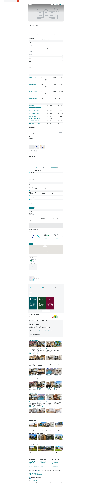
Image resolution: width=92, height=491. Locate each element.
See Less (30, 203)
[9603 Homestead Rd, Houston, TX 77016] (59, 424)
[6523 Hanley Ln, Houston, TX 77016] (50, 448)
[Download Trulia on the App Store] (33, 477)
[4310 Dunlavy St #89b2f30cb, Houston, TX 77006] (58, 397)
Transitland (38, 470)
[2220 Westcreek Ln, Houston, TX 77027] (41, 344)
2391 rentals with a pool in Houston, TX (34, 380)
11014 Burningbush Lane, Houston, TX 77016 (35, 107)
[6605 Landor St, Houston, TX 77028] (59, 437)
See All (30, 292)
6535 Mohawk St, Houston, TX (33, 84)
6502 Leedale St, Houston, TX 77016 (34, 113)
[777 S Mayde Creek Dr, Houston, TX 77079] (58, 410)
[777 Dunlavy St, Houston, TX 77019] (50, 357)
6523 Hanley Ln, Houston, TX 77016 (34, 121)
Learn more (34, 293)
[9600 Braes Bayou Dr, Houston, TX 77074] (50, 410)
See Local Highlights (37, 279)
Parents (42, 295)
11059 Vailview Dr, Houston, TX (33, 82)
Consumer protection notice (39, 474)
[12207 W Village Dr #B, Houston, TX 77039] (42, 437)
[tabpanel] (46, 136)
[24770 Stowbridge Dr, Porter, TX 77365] (50, 371)
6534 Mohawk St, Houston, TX (33, 77)
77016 (36, 167)
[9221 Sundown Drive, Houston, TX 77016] (50, 437)
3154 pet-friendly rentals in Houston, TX (34, 340)
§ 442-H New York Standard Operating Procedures (33, 473)
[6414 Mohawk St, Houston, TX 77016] (42, 448)
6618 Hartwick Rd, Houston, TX (33, 96)
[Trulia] (29, 477)
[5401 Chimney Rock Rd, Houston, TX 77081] (50, 397)
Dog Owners (37, 295)
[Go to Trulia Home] (2, 1)
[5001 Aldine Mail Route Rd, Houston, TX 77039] (33, 424)
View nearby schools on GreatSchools (35, 271)
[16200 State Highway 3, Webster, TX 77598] (58, 384)
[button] (18, 1)
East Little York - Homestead (54, 167)
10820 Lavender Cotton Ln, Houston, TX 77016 (35, 118)
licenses (48, 472)
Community (33, 295)
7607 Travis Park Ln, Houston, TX (33, 89)
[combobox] (11, 1)
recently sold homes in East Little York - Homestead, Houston (46, 330)
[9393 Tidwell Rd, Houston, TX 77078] (42, 424)
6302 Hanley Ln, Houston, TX (33, 91)
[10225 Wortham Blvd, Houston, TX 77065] (58, 357)
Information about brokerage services (33, 474)
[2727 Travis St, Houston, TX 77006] (41, 410)
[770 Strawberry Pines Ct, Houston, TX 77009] (33, 410)
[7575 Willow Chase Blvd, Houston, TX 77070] (58, 344)
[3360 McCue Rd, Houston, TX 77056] (41, 357)
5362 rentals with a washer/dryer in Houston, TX (35, 393)
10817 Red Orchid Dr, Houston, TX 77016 (34, 123)
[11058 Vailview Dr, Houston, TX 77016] (33, 448)
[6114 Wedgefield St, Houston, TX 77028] (33, 437)
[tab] (31, 208)
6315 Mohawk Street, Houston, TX (33, 98)
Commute (45, 295)
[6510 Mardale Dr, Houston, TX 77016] (59, 448)
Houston (30, 325)
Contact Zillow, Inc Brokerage (32, 475)
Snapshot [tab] (30, 232)
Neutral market (36, 239)
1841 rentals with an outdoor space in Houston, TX (36, 406)
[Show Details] (62, 42)
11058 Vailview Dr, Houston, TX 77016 (34, 105)
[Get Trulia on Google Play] (38, 477)
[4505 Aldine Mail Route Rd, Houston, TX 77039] (50, 424)
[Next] (62, 346)
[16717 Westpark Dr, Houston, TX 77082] (33, 344)
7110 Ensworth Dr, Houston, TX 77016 (34, 120)
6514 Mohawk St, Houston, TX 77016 (34, 116)
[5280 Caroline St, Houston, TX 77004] (50, 344)
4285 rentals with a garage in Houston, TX (35, 353)
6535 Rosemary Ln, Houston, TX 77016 (34, 110)
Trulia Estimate (32, 39)
